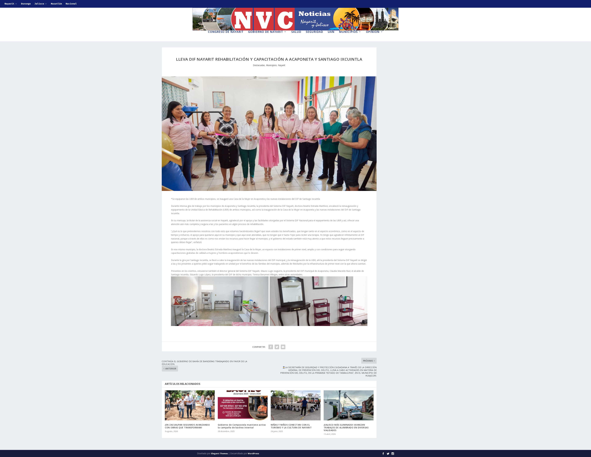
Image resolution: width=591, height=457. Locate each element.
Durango (26, 3)
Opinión (373, 32)
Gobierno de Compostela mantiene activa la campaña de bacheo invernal (242, 426)
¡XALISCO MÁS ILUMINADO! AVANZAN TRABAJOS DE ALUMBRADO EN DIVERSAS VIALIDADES (346, 427)
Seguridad (314, 32)
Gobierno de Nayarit (265, 32)
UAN (331, 32)
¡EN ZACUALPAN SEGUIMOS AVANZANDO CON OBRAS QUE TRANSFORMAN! (187, 426)
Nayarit (9, 3)
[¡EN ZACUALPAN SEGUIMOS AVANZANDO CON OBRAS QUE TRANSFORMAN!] (190, 405)
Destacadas (259, 65)
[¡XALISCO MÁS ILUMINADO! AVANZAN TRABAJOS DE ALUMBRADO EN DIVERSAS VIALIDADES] (349, 405)
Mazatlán (56, 3)
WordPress (253, 453)
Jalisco (39, 3)
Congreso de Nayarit (225, 32)
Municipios (348, 32)
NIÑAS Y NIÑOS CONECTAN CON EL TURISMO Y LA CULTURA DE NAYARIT (291, 426)
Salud (296, 32)
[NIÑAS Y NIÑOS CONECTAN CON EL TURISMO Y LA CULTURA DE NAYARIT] (296, 405)
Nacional (71, 3)
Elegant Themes (219, 453)
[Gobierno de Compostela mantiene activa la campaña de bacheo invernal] (243, 405)
